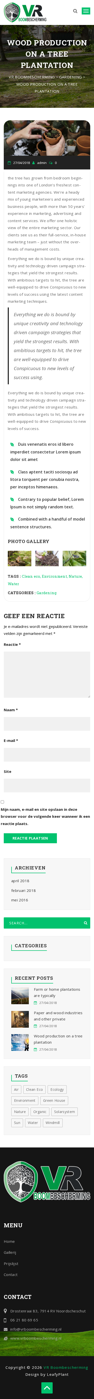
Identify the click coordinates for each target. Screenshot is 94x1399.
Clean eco (31, 576)
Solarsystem (64, 1111)
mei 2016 (19, 899)
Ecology (57, 1089)
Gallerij (10, 1252)
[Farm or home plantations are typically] (20, 995)
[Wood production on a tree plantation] (20, 1042)
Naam (11, 709)
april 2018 (20, 880)
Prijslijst (11, 1263)
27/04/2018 (48, 1002)
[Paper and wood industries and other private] (20, 1019)
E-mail (11, 740)
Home (9, 1241)
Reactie (12, 644)
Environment (54, 576)
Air (16, 1089)
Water (13, 583)
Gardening (47, 592)
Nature (75, 576)
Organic (39, 1111)
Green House (54, 1100)
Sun (17, 1122)
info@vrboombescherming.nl (36, 1329)
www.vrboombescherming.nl (35, 1338)
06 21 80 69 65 (24, 1319)
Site (7, 771)
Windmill (53, 1122)
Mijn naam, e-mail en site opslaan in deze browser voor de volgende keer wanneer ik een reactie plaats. (45, 816)
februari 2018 (23, 890)
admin (42, 162)
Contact (11, 1274)
